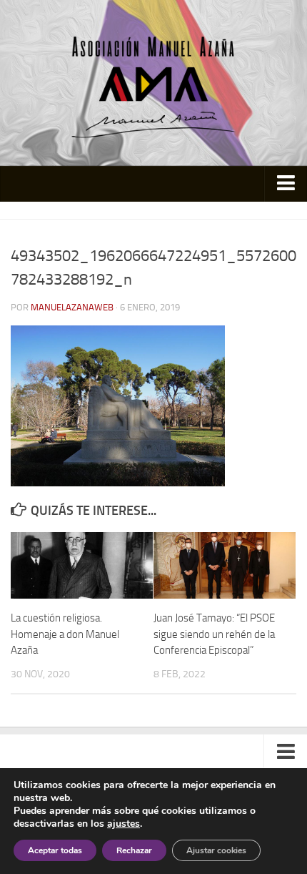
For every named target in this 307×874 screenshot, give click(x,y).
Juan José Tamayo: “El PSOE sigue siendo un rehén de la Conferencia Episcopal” (214, 634)
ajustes (123, 823)
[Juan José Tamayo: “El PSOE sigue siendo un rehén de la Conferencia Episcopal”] (225, 565)
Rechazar (134, 850)
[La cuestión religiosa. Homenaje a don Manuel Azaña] (82, 565)
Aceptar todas (55, 850)
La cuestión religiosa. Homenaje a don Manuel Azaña (65, 634)
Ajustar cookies (216, 850)
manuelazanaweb (72, 307)
